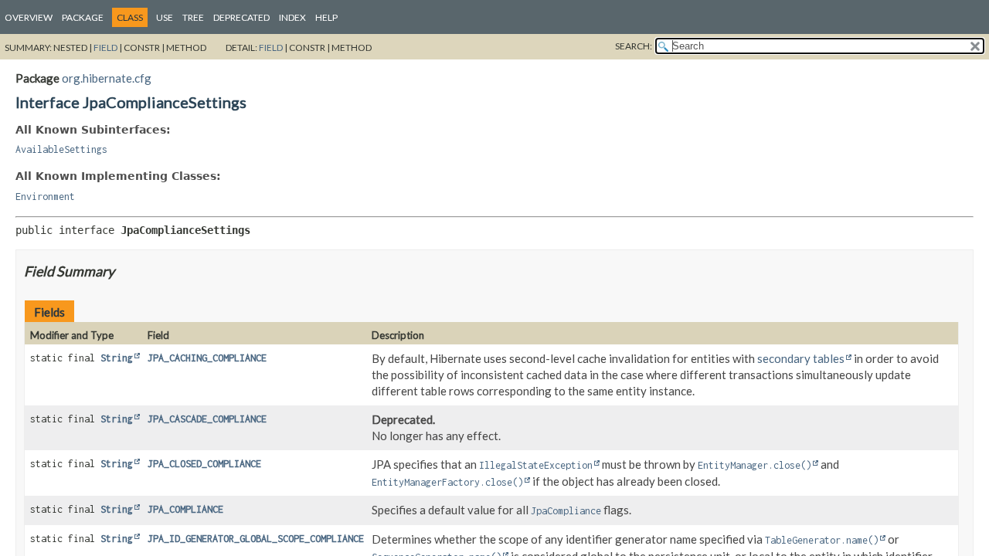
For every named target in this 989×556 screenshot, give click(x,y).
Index (292, 17)
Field (105, 47)
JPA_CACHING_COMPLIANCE (207, 358)
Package (83, 17)
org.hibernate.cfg (106, 78)
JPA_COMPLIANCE (185, 509)
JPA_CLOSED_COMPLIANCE (204, 464)
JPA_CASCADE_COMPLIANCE (207, 419)
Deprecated (241, 17)
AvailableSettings (61, 149)
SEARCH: (633, 46)
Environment (45, 196)
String (116, 358)
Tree (193, 17)
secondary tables (801, 358)
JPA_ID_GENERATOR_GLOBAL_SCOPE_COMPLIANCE (256, 538)
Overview (29, 17)
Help (326, 17)
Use (164, 17)
